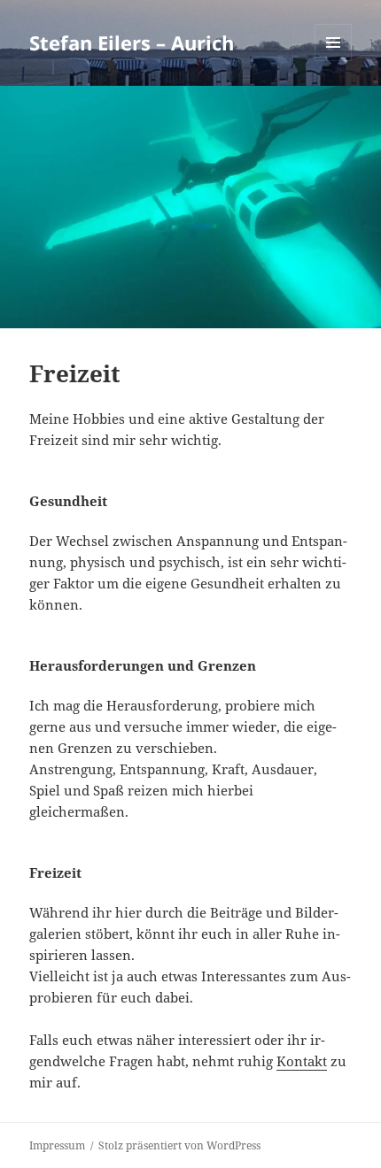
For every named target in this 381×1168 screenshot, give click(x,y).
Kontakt (301, 1061)
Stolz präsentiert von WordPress (179, 1145)
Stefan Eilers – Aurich (131, 42)
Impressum (57, 1145)
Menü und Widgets (333, 60)
